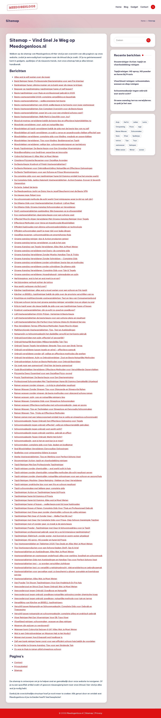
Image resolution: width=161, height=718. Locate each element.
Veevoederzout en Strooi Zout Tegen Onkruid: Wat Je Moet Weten (45, 586)
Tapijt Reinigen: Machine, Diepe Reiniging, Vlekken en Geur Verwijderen (48, 480)
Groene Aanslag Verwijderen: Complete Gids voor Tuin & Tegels (45, 270)
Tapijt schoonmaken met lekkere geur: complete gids (39, 488)
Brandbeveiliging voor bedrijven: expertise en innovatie (41, 152)
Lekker (135, 122)
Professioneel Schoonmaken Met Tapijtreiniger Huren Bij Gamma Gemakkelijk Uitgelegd (56, 381)
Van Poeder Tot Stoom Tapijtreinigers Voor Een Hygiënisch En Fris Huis (48, 582)
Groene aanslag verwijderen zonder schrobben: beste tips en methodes (49, 262)
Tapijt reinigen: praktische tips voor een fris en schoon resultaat (45, 484)
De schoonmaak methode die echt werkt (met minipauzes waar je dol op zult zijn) (53, 199)
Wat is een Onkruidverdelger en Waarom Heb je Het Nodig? (42, 633)
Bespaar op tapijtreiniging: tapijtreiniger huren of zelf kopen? (43, 89)
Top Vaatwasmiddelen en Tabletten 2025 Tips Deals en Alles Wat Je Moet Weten (53, 543)
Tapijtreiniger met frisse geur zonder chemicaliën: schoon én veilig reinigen (50, 512)
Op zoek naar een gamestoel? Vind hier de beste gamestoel (43, 365)
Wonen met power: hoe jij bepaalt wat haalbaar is (38, 637)
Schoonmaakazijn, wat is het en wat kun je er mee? (38, 440)
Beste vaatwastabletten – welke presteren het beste (39, 101)
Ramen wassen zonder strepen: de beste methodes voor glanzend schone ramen (53, 393)
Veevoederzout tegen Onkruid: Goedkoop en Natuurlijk (40, 590)
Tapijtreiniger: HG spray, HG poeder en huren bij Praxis (40, 540)
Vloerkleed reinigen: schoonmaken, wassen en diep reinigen (43, 621)
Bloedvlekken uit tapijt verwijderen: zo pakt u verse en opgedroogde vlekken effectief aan (57, 132)
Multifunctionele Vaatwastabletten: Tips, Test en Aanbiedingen (44, 330)
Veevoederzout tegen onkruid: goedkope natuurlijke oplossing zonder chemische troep (56, 594)
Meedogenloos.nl (75, 713)
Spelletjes (136, 136)
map (91, 713)
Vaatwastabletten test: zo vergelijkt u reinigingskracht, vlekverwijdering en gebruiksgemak (58, 567)
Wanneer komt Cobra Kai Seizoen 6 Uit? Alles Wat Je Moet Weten (45, 629)
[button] (148, 40)
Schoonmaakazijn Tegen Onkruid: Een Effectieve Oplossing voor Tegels (48, 421)
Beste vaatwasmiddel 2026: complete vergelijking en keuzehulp (45, 97)
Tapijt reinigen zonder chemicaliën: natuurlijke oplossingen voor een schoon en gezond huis (58, 476)
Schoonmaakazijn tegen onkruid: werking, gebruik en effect (42, 433)
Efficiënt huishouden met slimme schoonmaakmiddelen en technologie (48, 227)
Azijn (117, 122)
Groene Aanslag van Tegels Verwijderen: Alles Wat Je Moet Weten (46, 246)
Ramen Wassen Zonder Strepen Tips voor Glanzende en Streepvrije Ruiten (49, 389)
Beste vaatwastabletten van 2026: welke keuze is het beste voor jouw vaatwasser (54, 105)
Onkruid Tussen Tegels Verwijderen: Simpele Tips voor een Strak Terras (48, 345)
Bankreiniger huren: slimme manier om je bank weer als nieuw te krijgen (48, 85)
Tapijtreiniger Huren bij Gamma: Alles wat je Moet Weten (41, 500)
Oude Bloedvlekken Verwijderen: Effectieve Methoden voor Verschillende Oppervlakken (56, 369)
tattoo (118, 140)
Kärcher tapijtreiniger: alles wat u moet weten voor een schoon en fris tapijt (50, 290)
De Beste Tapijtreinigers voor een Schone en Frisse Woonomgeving (46, 172)
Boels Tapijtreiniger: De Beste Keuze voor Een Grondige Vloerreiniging (47, 148)
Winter (132, 150)
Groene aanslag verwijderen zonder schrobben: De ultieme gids (44, 266)
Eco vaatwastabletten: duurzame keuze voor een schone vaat (44, 215)
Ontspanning (120, 127)
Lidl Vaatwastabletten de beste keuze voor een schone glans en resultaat (49, 318)
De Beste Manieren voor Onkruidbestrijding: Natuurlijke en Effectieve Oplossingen (53, 168)
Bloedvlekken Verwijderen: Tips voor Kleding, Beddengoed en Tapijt (46, 140)
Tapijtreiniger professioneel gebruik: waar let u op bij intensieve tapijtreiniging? (52, 532)
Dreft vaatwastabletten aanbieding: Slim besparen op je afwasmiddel (48, 211)
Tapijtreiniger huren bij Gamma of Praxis (33, 496)
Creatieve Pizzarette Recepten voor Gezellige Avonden (41, 160)
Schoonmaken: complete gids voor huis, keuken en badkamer (43, 444)
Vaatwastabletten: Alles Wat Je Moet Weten (35, 578)
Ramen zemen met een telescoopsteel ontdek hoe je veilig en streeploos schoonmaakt (56, 417)
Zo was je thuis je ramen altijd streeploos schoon (37, 649)
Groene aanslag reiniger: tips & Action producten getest (41, 238)
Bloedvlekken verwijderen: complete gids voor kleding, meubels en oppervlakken (53, 136)
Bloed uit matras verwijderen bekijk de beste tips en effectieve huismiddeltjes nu (52, 120)
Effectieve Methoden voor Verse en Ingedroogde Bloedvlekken (44, 223)
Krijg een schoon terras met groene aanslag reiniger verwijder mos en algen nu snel (54, 302)
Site (87, 713)
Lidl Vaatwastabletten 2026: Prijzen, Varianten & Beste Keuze (44, 314)
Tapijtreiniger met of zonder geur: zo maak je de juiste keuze (43, 524)
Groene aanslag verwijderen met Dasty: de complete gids (42, 250)
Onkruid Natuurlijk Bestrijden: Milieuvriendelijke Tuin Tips (41, 341)
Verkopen (132, 145)
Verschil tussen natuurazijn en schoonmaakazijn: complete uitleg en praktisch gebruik (55, 613)
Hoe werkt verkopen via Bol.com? (30, 286)
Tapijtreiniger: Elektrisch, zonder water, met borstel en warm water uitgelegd (51, 536)
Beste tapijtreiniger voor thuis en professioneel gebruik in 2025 (44, 93)
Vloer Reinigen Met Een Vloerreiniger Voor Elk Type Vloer (41, 617)
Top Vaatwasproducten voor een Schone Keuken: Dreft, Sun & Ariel (46, 547)
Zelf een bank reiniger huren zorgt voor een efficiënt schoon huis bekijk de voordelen (54, 641)
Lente (144, 122)
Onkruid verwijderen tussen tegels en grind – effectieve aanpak (45, 349)
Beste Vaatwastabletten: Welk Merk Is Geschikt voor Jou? (42, 116)
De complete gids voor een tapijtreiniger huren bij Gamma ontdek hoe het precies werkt (56, 176)
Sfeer (126, 136)
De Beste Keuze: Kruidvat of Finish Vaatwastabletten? (40, 164)
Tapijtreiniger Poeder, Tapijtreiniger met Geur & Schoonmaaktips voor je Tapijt (52, 528)
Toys (135, 140)
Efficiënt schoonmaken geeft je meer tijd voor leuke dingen (42, 231)
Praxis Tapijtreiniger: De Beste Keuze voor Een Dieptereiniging (43, 377)
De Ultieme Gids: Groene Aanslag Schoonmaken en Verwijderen (44, 207)
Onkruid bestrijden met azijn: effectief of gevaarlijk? (39, 337)
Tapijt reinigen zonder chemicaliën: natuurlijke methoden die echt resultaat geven (53, 472)
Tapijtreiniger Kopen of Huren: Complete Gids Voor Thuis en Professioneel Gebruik (53, 508)
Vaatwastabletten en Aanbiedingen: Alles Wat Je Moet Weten (44, 551)
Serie (118, 136)
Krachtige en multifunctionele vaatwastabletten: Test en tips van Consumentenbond (55, 298)
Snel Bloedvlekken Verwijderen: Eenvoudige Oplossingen (41, 448)
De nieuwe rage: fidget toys (27, 195)
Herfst (126, 122)
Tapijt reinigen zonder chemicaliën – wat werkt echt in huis (42, 468)
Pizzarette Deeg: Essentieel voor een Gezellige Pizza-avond (43, 373)
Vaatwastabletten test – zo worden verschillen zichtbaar (42, 563)
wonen (141, 150)
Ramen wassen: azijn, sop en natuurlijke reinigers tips (39, 397)
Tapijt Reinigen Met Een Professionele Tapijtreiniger (38, 464)
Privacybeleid (20, 666)
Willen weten (120, 150)
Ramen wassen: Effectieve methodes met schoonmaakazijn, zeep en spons (50, 405)
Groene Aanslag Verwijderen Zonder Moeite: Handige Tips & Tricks (46, 254)
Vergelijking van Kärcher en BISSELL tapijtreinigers (38, 602)
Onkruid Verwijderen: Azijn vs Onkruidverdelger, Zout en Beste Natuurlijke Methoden (54, 357)
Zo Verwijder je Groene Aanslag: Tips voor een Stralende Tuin (43, 645)
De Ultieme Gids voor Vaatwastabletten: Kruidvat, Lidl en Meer (44, 203)
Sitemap (18, 670)
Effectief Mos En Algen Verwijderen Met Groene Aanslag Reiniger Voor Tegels (51, 219)
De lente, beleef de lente (26, 187)
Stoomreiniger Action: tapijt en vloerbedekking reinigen (40, 460)
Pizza (132, 127)
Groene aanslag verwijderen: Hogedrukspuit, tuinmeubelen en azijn (46, 274)
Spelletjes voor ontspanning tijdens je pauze (35, 452)
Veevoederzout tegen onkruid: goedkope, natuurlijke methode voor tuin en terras (53, 598)
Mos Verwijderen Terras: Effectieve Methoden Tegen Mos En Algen (46, 326)
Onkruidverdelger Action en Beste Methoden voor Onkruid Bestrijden (47, 361)
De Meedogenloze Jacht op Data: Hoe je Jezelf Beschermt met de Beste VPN (51, 191)
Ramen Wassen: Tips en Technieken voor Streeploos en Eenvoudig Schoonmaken (53, 409)
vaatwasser (120, 145)
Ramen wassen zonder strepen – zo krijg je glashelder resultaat (44, 385)
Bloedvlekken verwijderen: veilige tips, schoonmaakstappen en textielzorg (50, 144)
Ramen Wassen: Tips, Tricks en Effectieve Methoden (39, 413)
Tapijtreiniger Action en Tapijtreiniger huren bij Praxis (39, 492)
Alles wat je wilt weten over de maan (32, 77)
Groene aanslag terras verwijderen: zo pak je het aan (40, 242)
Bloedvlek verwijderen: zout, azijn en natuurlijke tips (39, 124)
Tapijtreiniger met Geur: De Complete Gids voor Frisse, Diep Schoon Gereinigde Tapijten (56, 520)
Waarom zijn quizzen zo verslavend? (31, 625)
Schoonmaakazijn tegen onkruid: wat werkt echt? (38, 429)
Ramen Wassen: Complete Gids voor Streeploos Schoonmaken (44, 401)
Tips (127, 140)
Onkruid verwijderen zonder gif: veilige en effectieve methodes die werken (50, 353)
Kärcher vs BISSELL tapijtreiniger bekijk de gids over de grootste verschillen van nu (54, 294)
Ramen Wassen (121, 131)
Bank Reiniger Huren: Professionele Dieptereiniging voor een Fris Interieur (49, 81)
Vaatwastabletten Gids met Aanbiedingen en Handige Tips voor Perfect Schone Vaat (55, 559)
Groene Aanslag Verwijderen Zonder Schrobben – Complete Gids (45, 258)
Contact (18, 662)
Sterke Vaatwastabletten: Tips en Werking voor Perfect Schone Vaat (47, 456)
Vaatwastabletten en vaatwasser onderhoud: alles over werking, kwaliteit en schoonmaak (58, 555)
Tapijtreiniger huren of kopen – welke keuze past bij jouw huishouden (47, 504)
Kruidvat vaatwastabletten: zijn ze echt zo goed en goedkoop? (44, 310)
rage (139, 127)
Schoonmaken (136, 131)
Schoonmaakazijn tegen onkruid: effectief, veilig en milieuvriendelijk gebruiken (51, 425)
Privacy (98, 713)
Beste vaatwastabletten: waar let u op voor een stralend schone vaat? (48, 112)
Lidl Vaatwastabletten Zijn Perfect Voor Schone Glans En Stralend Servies (50, 322)
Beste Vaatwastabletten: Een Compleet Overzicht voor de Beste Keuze (48, 108)
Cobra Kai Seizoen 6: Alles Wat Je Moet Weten (36, 156)
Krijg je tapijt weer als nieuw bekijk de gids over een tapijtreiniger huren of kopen (52, 306)
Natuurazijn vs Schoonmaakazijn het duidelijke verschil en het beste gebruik (50, 334)
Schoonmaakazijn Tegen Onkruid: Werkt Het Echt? (38, 437)
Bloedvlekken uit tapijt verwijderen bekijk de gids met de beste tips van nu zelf (51, 128)
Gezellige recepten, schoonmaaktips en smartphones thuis (42, 234)
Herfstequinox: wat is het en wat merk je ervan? (37, 278)
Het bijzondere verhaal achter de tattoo (33, 282)
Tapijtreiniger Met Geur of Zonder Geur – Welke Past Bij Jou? (43, 516)
